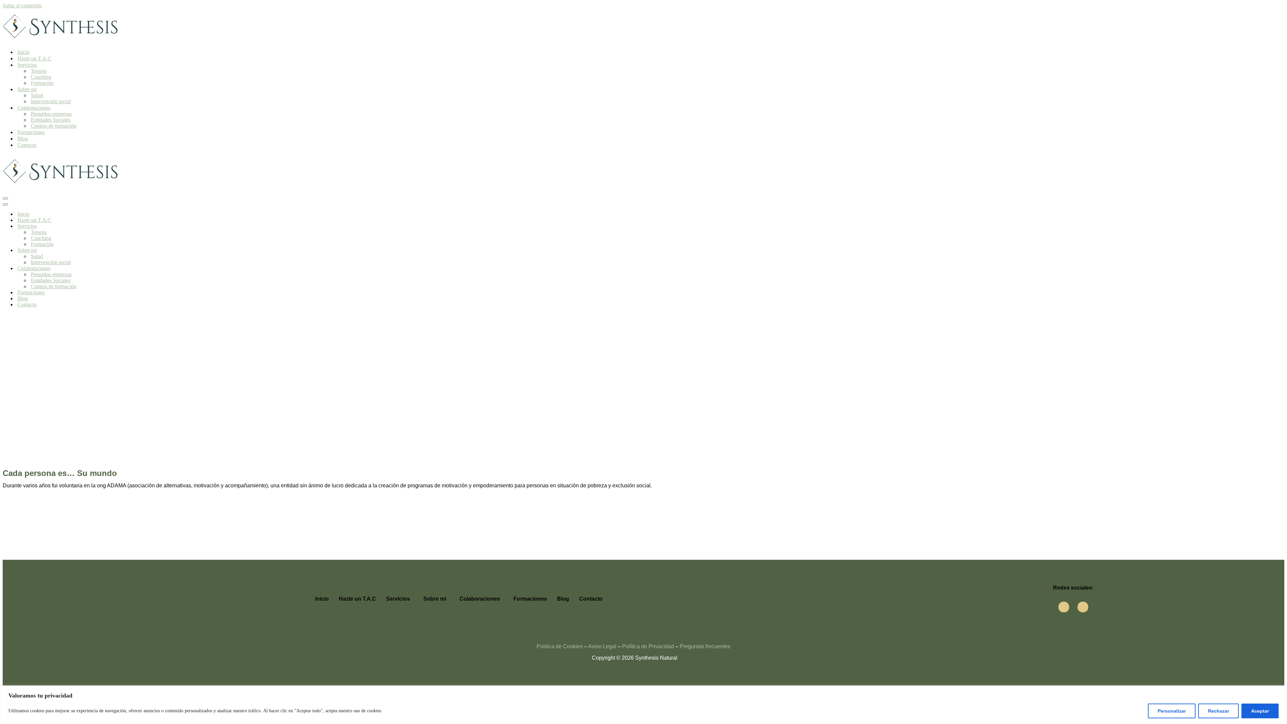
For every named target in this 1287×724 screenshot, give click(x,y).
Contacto (27, 145)
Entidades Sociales (50, 120)
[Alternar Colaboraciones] (120, 269)
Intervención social (51, 101)
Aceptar (1260, 711)
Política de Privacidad (648, 646)
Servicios (398, 599)
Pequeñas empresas (51, 114)
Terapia (39, 71)
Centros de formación (53, 126)
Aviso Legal (602, 646)
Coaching (41, 77)
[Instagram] (1063, 607)
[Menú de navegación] (5, 198)
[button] (399, 599)
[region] (643, 704)
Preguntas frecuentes (705, 646)
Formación (42, 83)
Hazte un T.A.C (34, 58)
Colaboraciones (479, 599)
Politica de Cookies (560, 646)
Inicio (23, 52)
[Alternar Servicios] (120, 226)
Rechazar (1218, 711)
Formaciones (31, 132)
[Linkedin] (1083, 607)
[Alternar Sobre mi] (120, 250)
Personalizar (1172, 711)
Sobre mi (434, 599)
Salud (37, 95)
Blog (22, 138)
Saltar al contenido (22, 5)
